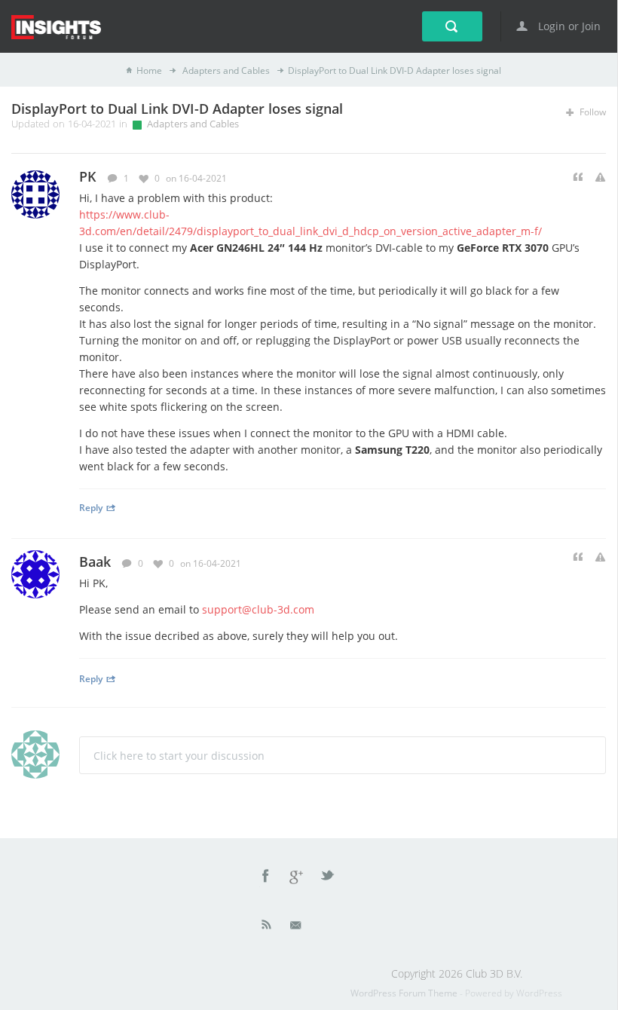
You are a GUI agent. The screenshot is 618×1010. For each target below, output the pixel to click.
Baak (95, 561)
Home (149, 70)
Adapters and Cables (225, 70)
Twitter (328, 878)
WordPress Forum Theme (405, 993)
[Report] (600, 177)
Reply (90, 507)
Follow (591, 112)
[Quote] (578, 177)
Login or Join (568, 26)
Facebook (266, 878)
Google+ (297, 878)
